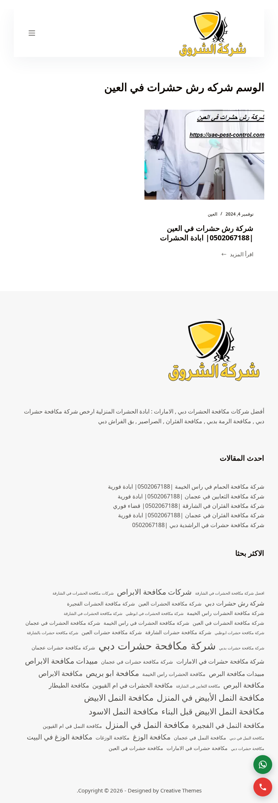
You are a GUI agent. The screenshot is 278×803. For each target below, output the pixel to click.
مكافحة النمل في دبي (246, 738)
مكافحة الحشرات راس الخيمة (174, 673)
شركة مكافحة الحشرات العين (170, 603)
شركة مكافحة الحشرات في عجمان (62, 622)
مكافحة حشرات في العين (136, 748)
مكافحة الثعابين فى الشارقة (198, 686)
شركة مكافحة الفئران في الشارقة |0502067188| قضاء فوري (188, 506)
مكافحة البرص (243, 685)
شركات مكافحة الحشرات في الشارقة (83, 593)
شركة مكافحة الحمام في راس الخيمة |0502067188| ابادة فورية (186, 486)
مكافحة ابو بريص (112, 673)
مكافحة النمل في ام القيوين (72, 725)
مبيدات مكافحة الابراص (61, 661)
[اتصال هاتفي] (262, 787)
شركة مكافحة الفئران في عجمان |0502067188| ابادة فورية (191, 515)
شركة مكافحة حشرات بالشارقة (52, 632)
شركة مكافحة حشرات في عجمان (137, 661)
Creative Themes (181, 790)
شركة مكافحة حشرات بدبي (241, 648)
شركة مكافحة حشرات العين (111, 632)
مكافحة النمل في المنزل (147, 724)
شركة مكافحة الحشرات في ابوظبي (155, 613)
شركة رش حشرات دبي (234, 603)
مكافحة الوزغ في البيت (59, 737)
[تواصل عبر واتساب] (262, 764)
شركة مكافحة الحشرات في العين (228, 622)
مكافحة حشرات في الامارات (197, 748)
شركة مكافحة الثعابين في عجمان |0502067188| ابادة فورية (191, 496)
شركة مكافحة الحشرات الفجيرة (101, 603)
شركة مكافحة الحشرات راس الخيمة (225, 613)
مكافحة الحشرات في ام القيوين (132, 685)
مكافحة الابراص (60, 673)
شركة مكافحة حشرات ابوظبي (239, 632)
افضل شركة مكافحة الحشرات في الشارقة (229, 593)
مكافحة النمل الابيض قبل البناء (212, 711)
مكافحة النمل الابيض (118, 697)
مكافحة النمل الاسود (123, 711)
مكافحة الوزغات (113, 737)
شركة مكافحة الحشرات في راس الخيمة (146, 622)
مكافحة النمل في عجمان (200, 737)
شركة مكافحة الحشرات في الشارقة (93, 613)
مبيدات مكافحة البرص (236, 673)
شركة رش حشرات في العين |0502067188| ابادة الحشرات (206, 232)
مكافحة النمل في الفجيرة (228, 725)
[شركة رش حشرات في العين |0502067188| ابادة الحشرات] (204, 155)
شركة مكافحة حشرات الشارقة (178, 632)
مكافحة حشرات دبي (247, 748)
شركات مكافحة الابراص (154, 592)
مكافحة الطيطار (69, 685)
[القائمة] (32, 33)
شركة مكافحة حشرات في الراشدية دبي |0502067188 (198, 525)
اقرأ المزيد (237, 254)
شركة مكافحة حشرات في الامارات (220, 661)
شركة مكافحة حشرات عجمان (63, 647)
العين (212, 214)
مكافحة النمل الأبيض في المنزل (210, 697)
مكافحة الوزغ (151, 737)
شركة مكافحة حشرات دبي (157, 645)
